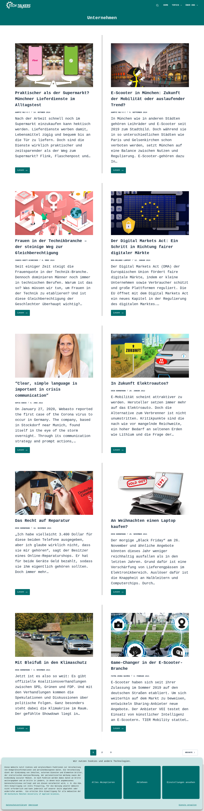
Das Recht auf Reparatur (42, 521)
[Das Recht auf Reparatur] (54, 493)
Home (165, 5)
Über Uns (190, 5)
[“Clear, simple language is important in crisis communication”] (54, 356)
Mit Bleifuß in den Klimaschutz (51, 663)
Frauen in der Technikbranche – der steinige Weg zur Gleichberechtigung (51, 247)
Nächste (189, 752)
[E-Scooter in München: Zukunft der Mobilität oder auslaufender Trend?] (150, 65)
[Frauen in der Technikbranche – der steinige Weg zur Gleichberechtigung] (54, 213)
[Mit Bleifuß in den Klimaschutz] (54, 635)
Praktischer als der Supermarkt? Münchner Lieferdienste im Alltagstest (52, 99)
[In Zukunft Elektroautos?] (150, 356)
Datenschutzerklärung (16, 805)
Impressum (33, 805)
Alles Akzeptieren (103, 782)
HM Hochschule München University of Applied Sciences (31, 794)
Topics (175, 5)
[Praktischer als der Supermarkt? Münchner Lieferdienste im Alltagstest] (54, 65)
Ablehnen (142, 782)
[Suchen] (157, 5)
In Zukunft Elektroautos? (139, 383)
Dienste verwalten (188, 805)
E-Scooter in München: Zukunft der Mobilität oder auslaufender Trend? (148, 99)
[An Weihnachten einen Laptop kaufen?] (150, 493)
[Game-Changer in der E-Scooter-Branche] (150, 635)
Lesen (23, 171)
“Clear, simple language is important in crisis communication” (46, 389)
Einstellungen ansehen (181, 782)
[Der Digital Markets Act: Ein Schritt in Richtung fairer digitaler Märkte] (150, 213)
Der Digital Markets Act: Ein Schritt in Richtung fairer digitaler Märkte (144, 247)
